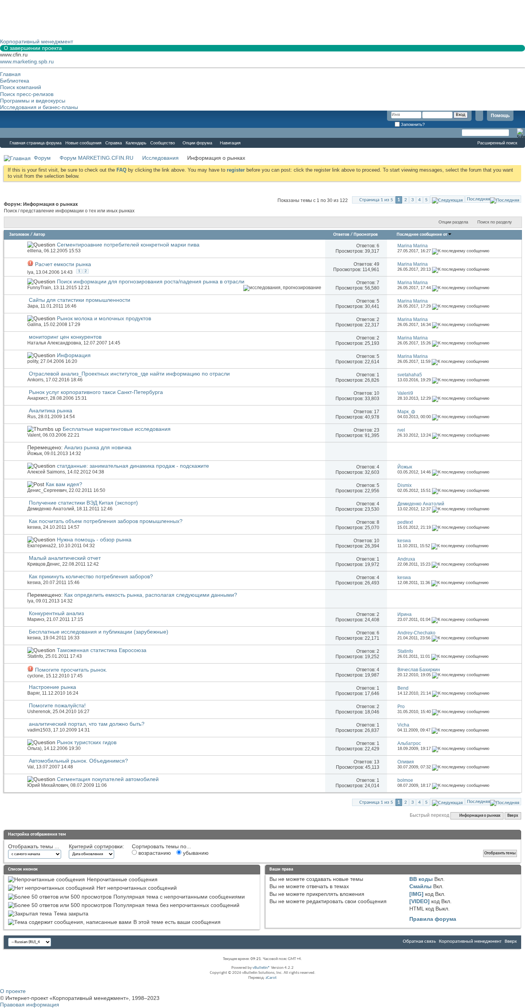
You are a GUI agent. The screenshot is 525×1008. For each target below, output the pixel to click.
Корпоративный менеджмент (470, 941)
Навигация (230, 143)
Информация (74, 355)
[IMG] (416, 894)
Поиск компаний (20, 87)
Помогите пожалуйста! (57, 705)
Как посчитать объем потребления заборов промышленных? (106, 521)
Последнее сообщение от (422, 234)
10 (376, 393)
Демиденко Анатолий (50, 508)
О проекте (13, 991)
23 (376, 430)
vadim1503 (39, 730)
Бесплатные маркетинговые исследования (117, 429)
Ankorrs (35, 379)
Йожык (34, 453)
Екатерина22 (41, 545)
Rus (31, 416)
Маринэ (35, 619)
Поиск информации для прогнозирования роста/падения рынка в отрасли (150, 281)
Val (30, 767)
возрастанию (154, 853)
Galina (34, 324)
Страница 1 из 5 (376, 199)
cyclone (35, 676)
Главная (10, 74)
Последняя (478, 199)
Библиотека (14, 81)
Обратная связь (419, 941)
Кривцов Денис (43, 564)
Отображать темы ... (33, 846)
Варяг (33, 693)
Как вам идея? (64, 484)
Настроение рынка (52, 687)
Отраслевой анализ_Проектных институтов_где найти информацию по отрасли (129, 374)
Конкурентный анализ (56, 613)
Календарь (136, 143)
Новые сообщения (83, 143)
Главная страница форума (35, 143)
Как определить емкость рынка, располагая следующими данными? (150, 595)
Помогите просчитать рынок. (71, 670)
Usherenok (38, 711)
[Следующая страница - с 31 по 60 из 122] (447, 199)
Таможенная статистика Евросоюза (101, 650)
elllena (34, 250)
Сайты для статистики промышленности (79, 300)
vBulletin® (261, 968)
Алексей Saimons (46, 472)
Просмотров (366, 234)
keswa (34, 527)
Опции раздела (453, 222)
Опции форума (197, 143)
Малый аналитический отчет (65, 558)
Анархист (37, 398)
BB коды (421, 879)
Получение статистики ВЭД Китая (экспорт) (83, 503)
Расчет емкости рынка (63, 264)
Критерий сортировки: (96, 846)
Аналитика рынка (50, 410)
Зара (32, 306)
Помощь (500, 115)
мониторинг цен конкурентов (65, 337)
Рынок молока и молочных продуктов (104, 318)
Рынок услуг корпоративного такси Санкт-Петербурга (96, 392)
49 (376, 264)
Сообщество (162, 143)
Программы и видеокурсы (32, 101)
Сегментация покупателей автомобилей (108, 779)
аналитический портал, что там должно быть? (87, 724)
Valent (33, 435)
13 (376, 762)
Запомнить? (412, 124)
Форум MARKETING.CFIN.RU (96, 158)
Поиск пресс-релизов (26, 94)
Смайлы (420, 886)
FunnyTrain (39, 287)
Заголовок (19, 234)
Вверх (512, 816)
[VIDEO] (419, 901)
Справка (113, 143)
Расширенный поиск (497, 143)
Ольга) (34, 748)
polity (32, 361)
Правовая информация (29, 1004)
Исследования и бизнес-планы (39, 107)
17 (376, 411)
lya (30, 272)
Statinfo (35, 656)
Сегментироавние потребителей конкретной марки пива (128, 245)
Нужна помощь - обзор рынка (94, 539)
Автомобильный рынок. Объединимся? (78, 761)
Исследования (160, 158)
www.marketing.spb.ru (27, 61)
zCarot (271, 978)
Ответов (341, 234)
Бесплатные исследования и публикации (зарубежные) (98, 632)
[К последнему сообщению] (460, 250)
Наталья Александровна (54, 343)
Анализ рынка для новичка (97, 447)
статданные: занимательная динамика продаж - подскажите (133, 466)
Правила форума (432, 919)
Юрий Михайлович (47, 785)
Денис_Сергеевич (46, 490)
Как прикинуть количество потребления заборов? (91, 576)
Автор (39, 234)
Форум (15, 133)
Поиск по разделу (494, 222)
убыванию (195, 853)
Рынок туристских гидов (86, 742)
